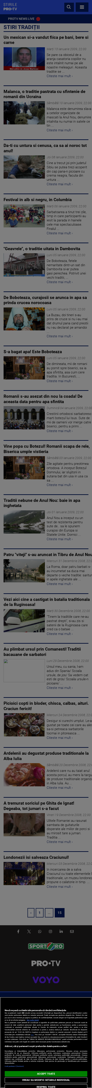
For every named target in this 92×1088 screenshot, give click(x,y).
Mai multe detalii (33, 1020)
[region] (46, 1042)
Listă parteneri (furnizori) (14, 1066)
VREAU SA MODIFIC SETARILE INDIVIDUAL (46, 1080)
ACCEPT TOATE (46, 1073)
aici (32, 1035)
